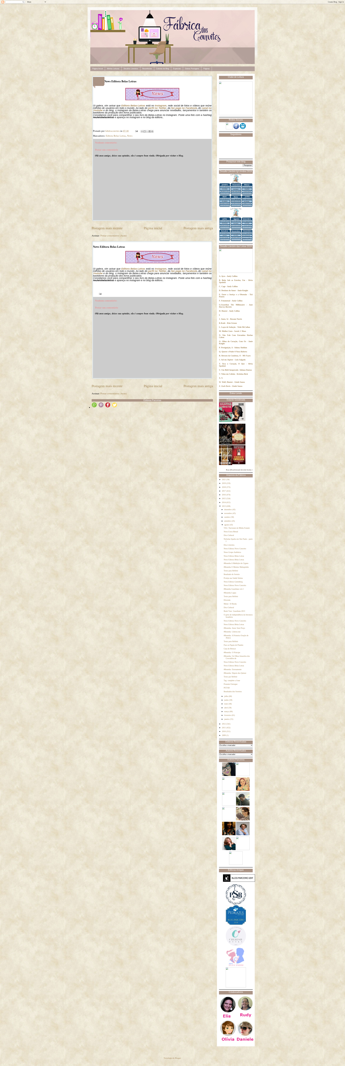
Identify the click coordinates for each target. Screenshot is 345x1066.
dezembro (228, 510)
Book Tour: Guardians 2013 (234, 611)
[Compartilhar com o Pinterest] (152, 131)
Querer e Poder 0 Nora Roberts (234, 352)
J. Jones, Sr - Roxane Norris (230, 319)
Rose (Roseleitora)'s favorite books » (239, 470)
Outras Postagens (192, 69)
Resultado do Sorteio (232, 574)
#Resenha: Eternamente (233, 669)
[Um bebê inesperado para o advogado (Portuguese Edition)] (225, 444)
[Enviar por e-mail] (142, 131)
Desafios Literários (131, 69)
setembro (228, 521)
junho (226, 700)
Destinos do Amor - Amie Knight (234, 291)
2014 (224, 502)
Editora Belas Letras (116, 135)
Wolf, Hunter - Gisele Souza (233, 382)
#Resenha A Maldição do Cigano (236, 563)
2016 (224, 495)
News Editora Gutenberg (233, 582)
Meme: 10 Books (230, 604)
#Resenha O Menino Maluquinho (236, 567)
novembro (228, 513)
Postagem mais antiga (198, 228)
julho (226, 696)
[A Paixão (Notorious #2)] (238, 444)
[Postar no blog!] (144, 131)
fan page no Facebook (184, 108)
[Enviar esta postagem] (136, 130)
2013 (224, 506)
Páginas (206, 69)
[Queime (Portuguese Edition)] (238, 421)
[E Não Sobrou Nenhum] (225, 421)
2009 (224, 735)
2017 (224, 491)
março (227, 711)
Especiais (177, 69)
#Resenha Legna (230, 593)
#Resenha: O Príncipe (232, 652)
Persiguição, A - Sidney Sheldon (234, 348)
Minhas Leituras (113, 69)
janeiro (227, 719)
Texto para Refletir (231, 571)
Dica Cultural (229, 535)
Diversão (227, 600)
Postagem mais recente (107, 228)
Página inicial (153, 228)
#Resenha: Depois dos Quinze (235, 673)
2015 (224, 499)
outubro (227, 517)
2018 (224, 487)
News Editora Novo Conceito (235, 549)
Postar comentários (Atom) (113, 235)
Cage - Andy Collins (229, 286)
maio (226, 704)
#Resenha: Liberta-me (232, 632)
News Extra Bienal (231, 532)
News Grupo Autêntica (232, 552)
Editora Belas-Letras (133, 105)
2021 (224, 480)
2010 (224, 731)
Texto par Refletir (230, 677)
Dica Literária (229, 545)
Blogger (178, 1058)
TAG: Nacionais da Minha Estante (237, 528)
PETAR (227, 688)
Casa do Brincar (230, 649)
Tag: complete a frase (232, 681)
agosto (227, 525)
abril (226, 708)
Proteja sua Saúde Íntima (233, 578)
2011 (224, 728)
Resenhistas (147, 69)
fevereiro (228, 715)
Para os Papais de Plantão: (234, 645)
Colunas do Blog (162, 69)
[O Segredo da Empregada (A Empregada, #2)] (238, 464)
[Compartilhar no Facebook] (149, 131)
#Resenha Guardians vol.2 (234, 589)
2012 (224, 724)
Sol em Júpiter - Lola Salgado (233, 360)
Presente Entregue (230, 684)
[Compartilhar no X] (147, 131)
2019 (224, 483)
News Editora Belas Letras (234, 556)
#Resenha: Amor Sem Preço (234, 628)
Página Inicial (97, 69)
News (129, 135)
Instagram (160, 105)
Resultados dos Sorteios (233, 692)
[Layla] (225, 464)
